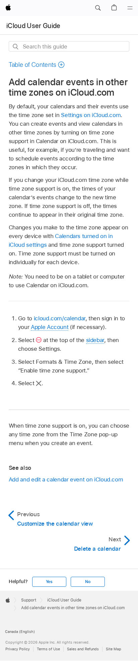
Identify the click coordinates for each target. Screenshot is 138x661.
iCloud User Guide (33, 26)
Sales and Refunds (83, 649)
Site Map (113, 649)
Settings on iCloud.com (91, 115)
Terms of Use (48, 649)
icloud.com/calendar (59, 318)
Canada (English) (20, 631)
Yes (49, 581)
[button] (98, 8)
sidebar (95, 340)
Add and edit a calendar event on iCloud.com (66, 479)
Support (28, 600)
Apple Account (49, 327)
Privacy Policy (17, 649)
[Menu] (130, 8)
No (87, 581)
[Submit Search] (15, 46)
